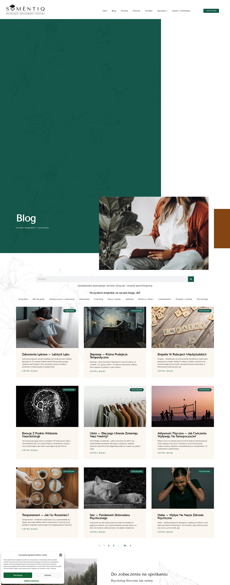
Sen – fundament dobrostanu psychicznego (110, 516)
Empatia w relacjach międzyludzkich (182, 354)
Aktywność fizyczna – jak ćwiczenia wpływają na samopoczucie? (182, 435)
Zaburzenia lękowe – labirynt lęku (45, 354)
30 (125, 545)
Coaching (98, 299)
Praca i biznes (114, 299)
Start (105, 11)
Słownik (124, 11)
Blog (114, 11)
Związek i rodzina (184, 299)
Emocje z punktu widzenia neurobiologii (39, 435)
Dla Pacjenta (38, 299)
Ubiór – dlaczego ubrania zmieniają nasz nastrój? (114, 435)
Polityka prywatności (31, 581)
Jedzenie (130, 299)
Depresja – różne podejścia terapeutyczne (108, 356)
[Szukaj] (191, 279)
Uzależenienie (164, 299)
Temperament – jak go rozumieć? (45, 515)
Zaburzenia (84, 299)
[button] (60, 555)
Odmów (47, 575)
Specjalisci (162, 11)
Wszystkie (23, 299)
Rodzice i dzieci (145, 299)
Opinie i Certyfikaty (181, 11)
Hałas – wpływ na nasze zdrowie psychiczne (181, 516)
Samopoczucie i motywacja (61, 299)
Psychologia (202, 299)
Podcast (136, 11)
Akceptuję (17, 575)
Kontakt (148, 11)
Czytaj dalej (30, 371)
